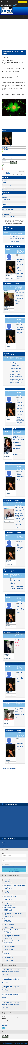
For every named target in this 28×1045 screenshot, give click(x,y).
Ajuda (7, 1042)
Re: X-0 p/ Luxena (9, 924)
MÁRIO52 (6, 953)
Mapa (11, 1042)
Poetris (25, 1043)
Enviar (5, 164)
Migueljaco (7, 503)
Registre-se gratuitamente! (14, 871)
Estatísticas (6, 151)
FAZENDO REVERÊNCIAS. (9, 216)
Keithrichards (7, 286)
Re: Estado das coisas (10, 896)
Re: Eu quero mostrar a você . (12, 935)
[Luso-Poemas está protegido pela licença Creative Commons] (5, 1036)
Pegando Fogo (6, 202)
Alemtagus (7, 914)
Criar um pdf (6, 168)
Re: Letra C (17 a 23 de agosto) (10, 994)
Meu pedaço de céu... (8, 209)
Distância (4, 204)
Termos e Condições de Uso (20, 1042)
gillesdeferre (5, 1025)
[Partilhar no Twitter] (9, 173)
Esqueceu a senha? (14, 869)
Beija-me (4, 197)
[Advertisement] (14, 34)
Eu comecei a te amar (8, 189)
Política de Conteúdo (18, 1043)
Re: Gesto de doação (10, 907)
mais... (3, 1027)
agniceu (4, 972)
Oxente (4, 182)
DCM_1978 (7, 881)
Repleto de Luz (6, 199)
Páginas (4, 845)
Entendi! (22, 2)
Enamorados (5, 194)
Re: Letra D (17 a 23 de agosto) (10, 969)
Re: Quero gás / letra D (10, 902)
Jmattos (8, 249)
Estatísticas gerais (7, 842)
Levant (6, 898)
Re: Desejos (8, 879)
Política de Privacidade (6, 1043)
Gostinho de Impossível (8, 185)
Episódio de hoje (6, 212)
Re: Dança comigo (9, 952)
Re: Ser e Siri (7, 918)
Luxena (6, 925)
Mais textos (6, 147)
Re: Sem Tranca (9, 957)
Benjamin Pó (8, 948)
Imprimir (5, 166)
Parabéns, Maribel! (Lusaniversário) (13, 940)
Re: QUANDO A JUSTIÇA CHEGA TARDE (14, 885)
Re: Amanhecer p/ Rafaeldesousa (13, 913)
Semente (6, 431)
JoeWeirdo (6, 703)
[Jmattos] (14, 138)
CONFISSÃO (5, 214)
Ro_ (5, 634)
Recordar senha (7, 864)
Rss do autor (5, 149)
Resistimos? (5, 187)
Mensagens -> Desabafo (11, 51)
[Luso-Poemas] (14, 10)
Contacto (3, 1042)
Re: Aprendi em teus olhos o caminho (14, 891)
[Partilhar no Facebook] (7, 173)
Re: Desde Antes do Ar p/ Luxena (13, 929)
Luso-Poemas (8, 942)
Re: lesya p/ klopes (10, 946)
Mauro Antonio (8, 909)
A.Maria (6, 903)
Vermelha (4, 180)
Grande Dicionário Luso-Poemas (10, 971)
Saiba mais (14, 5)
